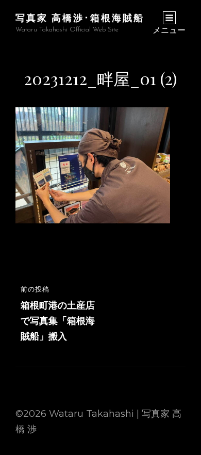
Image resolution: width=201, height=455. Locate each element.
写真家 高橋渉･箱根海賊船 (79, 17)
